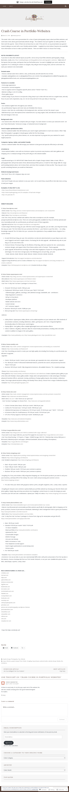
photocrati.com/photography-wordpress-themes (15, 607)
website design (52, 661)
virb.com (3, 618)
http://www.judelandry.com (16, 335)
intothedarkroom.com (7, 591)
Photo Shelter (22, 661)
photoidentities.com (7, 609)
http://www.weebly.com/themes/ (16, 371)
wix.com (11, 398)
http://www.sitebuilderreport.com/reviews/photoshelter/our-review (30, 505)
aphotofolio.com (6, 580)
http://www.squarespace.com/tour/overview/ (22, 281)
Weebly (59, 661)
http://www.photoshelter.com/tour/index (21, 514)
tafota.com (4, 616)
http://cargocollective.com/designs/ (18, 442)
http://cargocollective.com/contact (53, 435)
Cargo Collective (7, 661)
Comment (62, 719)
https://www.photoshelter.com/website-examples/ (23, 554)
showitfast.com (5, 612)
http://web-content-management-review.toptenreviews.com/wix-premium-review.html (35, 394)
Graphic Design (7, 659)
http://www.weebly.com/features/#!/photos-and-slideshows (28, 373)
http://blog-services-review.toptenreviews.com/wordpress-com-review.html (32, 210)
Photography (14, 659)
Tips (19, 659)
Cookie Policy (35, 789)
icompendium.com (6, 596)
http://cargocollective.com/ (12, 430)
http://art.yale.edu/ (8, 195)
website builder (44, 661)
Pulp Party (59, 670)
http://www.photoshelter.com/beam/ (26, 530)
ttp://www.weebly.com (10, 344)
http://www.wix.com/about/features (17, 396)
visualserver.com (6, 621)
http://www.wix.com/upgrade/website (39, 401)
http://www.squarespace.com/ (12, 274)
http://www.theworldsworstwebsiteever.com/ (15, 190)
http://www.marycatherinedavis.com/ (18, 421)
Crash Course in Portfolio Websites (25, 31)
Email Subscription (13, 728)
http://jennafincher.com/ (49, 335)
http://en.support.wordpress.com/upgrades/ (27, 224)
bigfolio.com (4, 584)
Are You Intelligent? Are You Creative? (14, 670)
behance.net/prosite (7, 582)
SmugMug (29, 661)
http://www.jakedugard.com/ (32, 335)
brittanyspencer (17, 35)
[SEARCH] (66, 6)
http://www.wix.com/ (9, 392)
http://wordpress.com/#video (18, 215)
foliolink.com (4, 593)
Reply (4, 695)
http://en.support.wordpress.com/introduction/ (28, 258)
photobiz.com (5, 605)
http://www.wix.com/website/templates (19, 419)
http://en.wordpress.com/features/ (17, 213)
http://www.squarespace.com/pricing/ (26, 311)
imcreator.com (5, 589)
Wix (62, 661)
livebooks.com (5, 598)
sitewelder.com (5, 614)
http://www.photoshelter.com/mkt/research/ (14, 512)
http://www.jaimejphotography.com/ (18, 382)
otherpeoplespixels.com (8, 602)
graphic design (15, 661)
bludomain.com (5, 586)
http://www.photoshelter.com (12, 502)
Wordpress (4, 663)
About (11, 6)
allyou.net (4, 577)
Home (4, 6)
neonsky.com (5, 600)
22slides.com (5, 573)
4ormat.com (4, 575)
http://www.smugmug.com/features (17, 457)
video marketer (12, 682)
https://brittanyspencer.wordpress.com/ (19, 265)
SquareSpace (35, 661)
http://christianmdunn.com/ (15, 444)
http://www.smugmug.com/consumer (56, 493)
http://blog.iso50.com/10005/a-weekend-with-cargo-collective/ (28, 432)
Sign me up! (9, 743)
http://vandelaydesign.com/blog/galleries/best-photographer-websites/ (36, 60)
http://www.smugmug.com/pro (10, 480)
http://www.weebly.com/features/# (17, 349)
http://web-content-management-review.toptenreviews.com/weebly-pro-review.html (35, 346)
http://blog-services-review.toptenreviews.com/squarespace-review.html (31, 276)
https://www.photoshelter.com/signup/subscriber (15, 518)
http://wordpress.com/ (10, 208)
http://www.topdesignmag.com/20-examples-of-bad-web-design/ (21, 192)
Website (23, 659)
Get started (48, 2)
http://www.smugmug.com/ (11, 453)
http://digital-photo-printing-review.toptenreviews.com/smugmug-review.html (32, 455)
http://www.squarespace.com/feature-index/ (23, 279)
